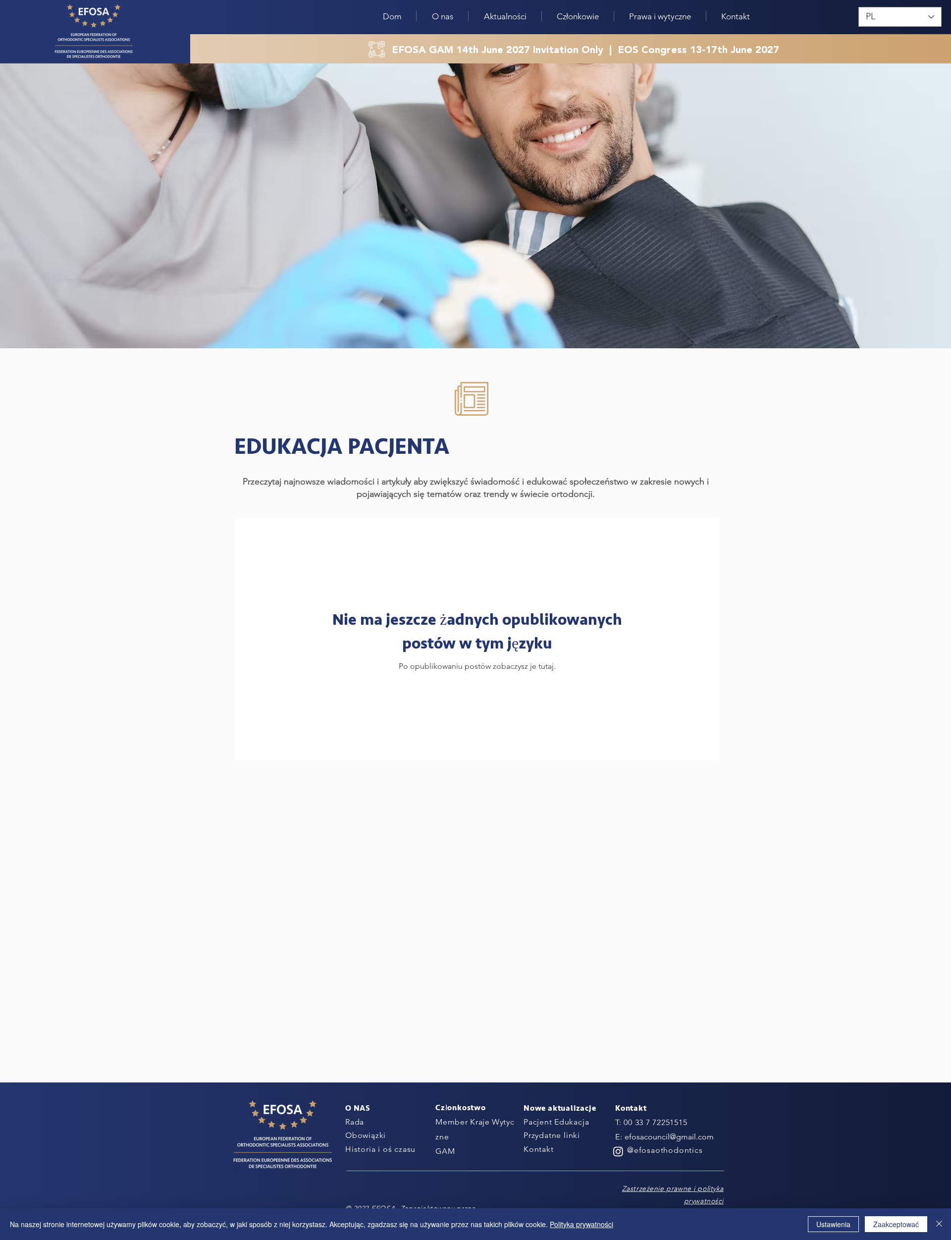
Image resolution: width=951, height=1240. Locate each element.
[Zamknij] (939, 1224)
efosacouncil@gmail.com (669, 1136)
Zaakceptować (896, 1224)
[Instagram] (618, 1151)
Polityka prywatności (581, 1224)
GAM (445, 1151)
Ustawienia (833, 1224)
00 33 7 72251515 (655, 1122)
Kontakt (539, 1149)
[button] (505, 16)
